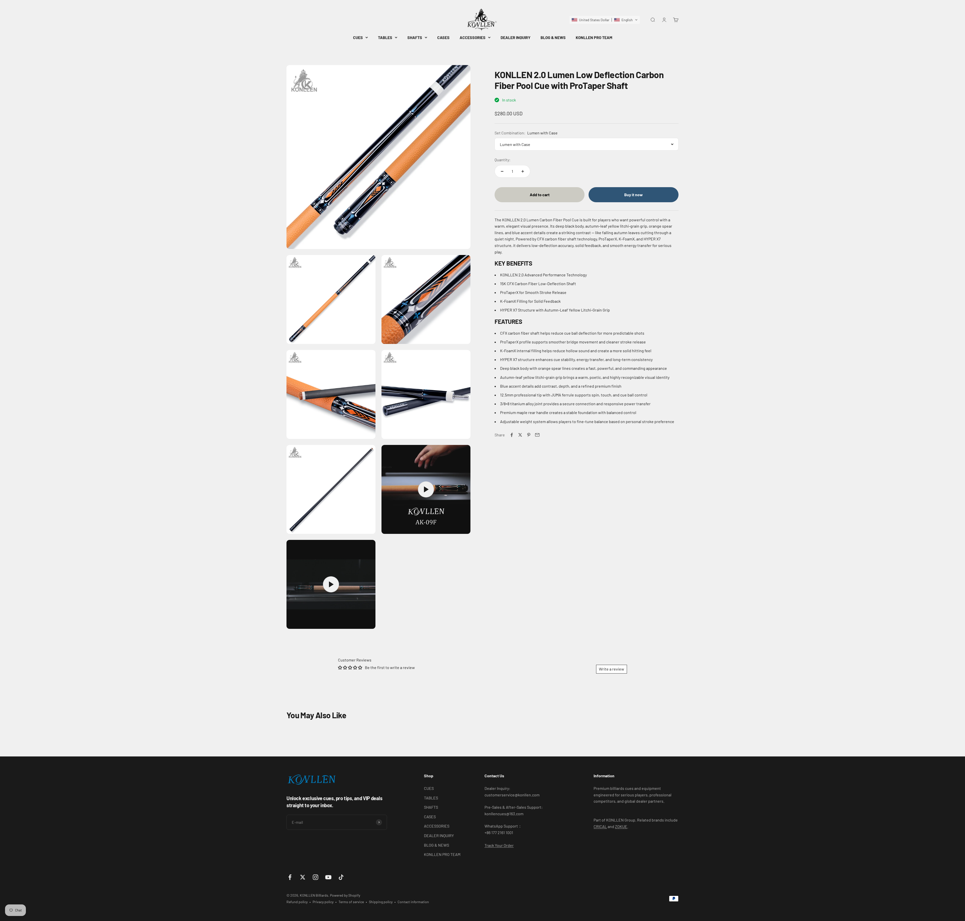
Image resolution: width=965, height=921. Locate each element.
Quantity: (502, 160)
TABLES (385, 37)
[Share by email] (537, 435)
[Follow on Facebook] (289, 877)
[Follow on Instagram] (315, 877)
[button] (604, 20)
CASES (443, 37)
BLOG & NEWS (553, 37)
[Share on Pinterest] (528, 435)
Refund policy (297, 902)
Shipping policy (381, 902)
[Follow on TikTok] (341, 877)
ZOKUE (621, 826)
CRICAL (600, 826)
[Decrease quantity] (502, 171)
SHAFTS (414, 37)
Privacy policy (323, 902)
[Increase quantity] (522, 171)
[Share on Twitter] (520, 435)
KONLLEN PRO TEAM (594, 37)
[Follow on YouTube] (328, 877)
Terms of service (351, 902)
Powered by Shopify (345, 895)
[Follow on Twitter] (302, 877)
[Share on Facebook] (511, 435)
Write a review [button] (611, 669)
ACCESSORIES (473, 37)
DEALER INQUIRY (515, 37)
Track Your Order (499, 845)
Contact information (413, 902)
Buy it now (633, 194)
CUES (358, 37)
